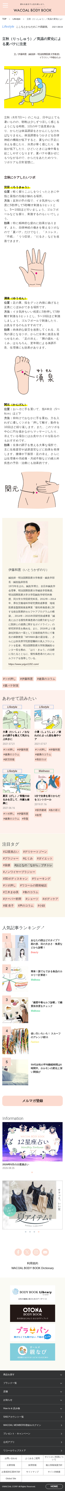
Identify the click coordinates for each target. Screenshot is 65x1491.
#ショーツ (32, 898)
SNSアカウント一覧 (13, 1417)
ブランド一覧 (10, 1383)
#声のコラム (25, 905)
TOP (4, 19)
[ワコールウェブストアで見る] (32, 1205)
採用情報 (32, 1465)
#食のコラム (30, 892)
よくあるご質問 (32, 1458)
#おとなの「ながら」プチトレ (33, 865)
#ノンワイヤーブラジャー (19, 871)
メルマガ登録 (32, 1101)
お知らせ (7, 1400)
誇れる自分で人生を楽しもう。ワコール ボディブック (32, 7)
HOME (54, 1486)
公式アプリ (9, 1442)
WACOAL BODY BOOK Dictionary (32, 1268)
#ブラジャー (11, 858)
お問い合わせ (11, 1458)
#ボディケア (50, 898)
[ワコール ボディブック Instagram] (36, 1252)
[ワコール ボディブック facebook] (18, 1252)
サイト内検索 (54, 1472)
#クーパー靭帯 (12, 898)
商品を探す (9, 1374)
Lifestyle (16, 19)
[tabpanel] (32, 1146)
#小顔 (41, 905)
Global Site (11, 1478)
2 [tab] (30, 1233)
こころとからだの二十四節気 (31, 26)
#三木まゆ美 (11, 892)
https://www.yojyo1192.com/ (23, 664)
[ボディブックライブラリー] (32, 1294)
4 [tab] (38, 1233)
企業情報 (11, 1465)
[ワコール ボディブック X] (27, 1252)
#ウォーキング (41, 878)
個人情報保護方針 (54, 1465)
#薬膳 (6, 865)
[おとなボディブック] (32, 1313)
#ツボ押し (9, 885)
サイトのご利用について (54, 1458)
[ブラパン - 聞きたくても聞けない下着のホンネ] (32, 1332)
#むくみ (28, 858)
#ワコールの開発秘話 (33, 885)
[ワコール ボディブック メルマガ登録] (45, 1252)
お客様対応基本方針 (11, 1472)
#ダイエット (45, 858)
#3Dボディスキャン (15, 878)
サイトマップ (32, 1472)
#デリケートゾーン (35, 851)
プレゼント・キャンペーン (16, 1433)
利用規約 (32, 1263)
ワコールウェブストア (14, 1450)
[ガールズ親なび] (32, 1352)
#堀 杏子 (8, 905)
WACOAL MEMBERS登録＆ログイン (22, 1425)
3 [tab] (34, 1233)
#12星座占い (11, 851)
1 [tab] (32, 1173)
